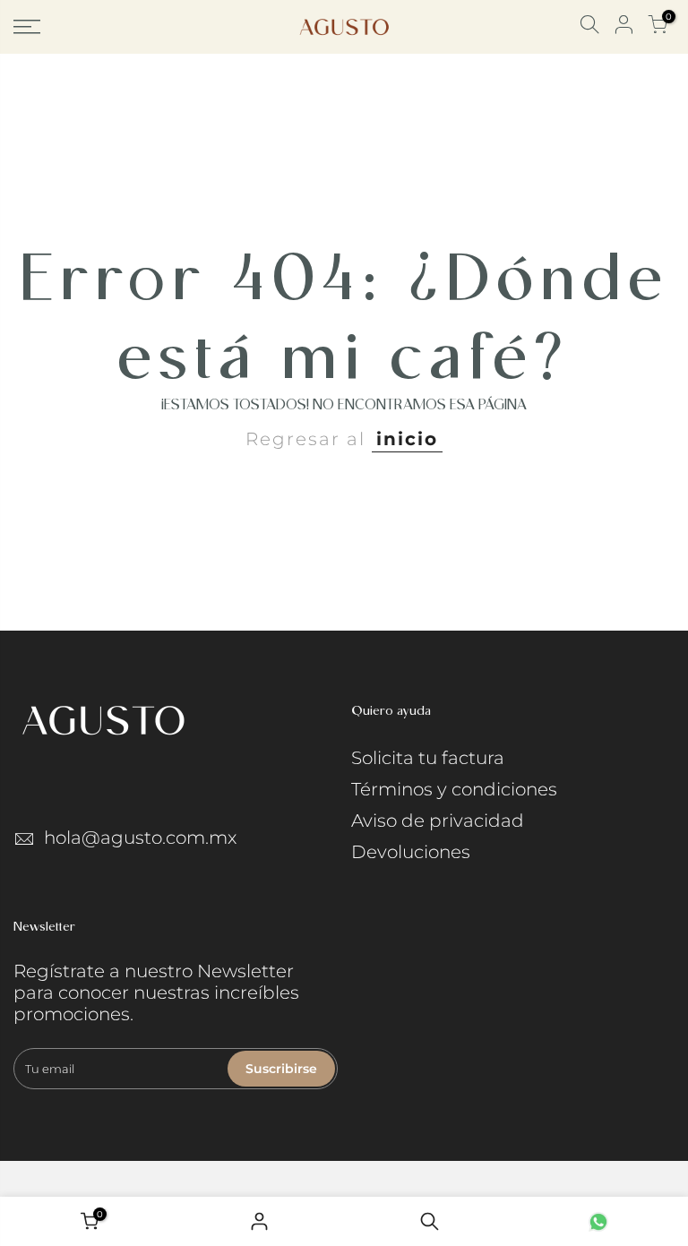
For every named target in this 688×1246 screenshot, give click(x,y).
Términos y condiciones (454, 789)
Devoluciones (410, 852)
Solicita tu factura (427, 758)
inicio (407, 439)
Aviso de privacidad (437, 820)
